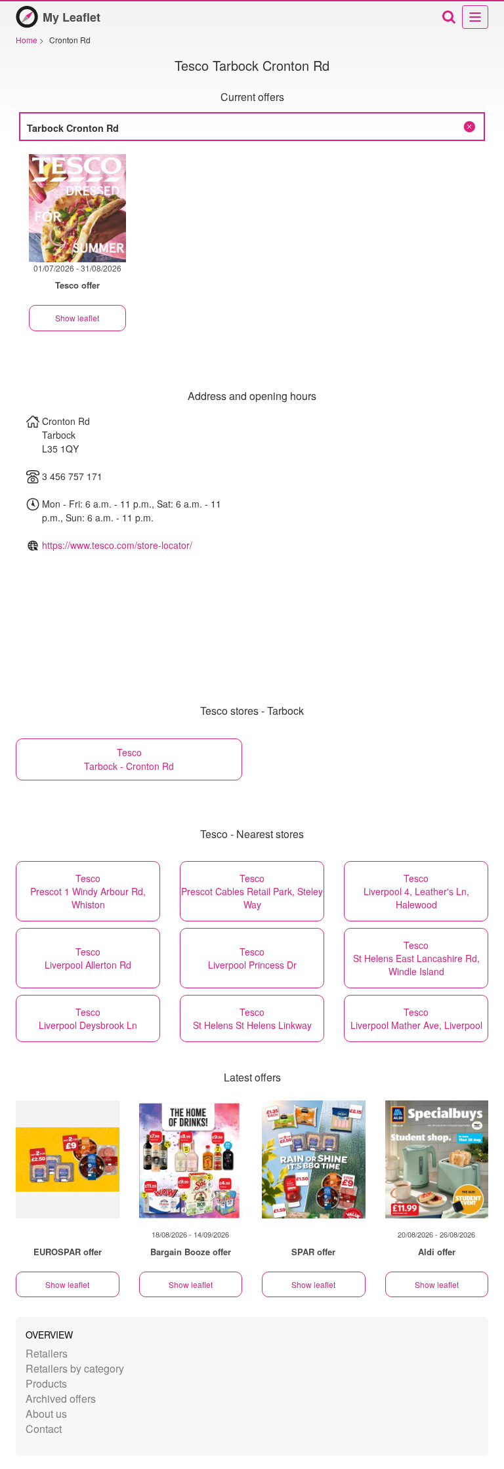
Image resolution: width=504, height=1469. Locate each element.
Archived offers (61, 1398)
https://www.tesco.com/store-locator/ (117, 545)
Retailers (47, 1353)
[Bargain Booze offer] (191, 1159)
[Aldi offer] (437, 1159)
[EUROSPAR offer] (67, 1159)
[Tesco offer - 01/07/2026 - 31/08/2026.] (77, 208)
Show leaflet (77, 317)
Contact (44, 1428)
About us (46, 1413)
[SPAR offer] (314, 1159)
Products (46, 1383)
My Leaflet (71, 17)
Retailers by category (75, 1368)
